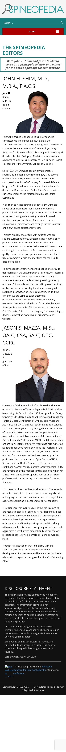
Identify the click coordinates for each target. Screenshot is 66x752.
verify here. (19, 673)
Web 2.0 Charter (36, 690)
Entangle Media (48, 687)
